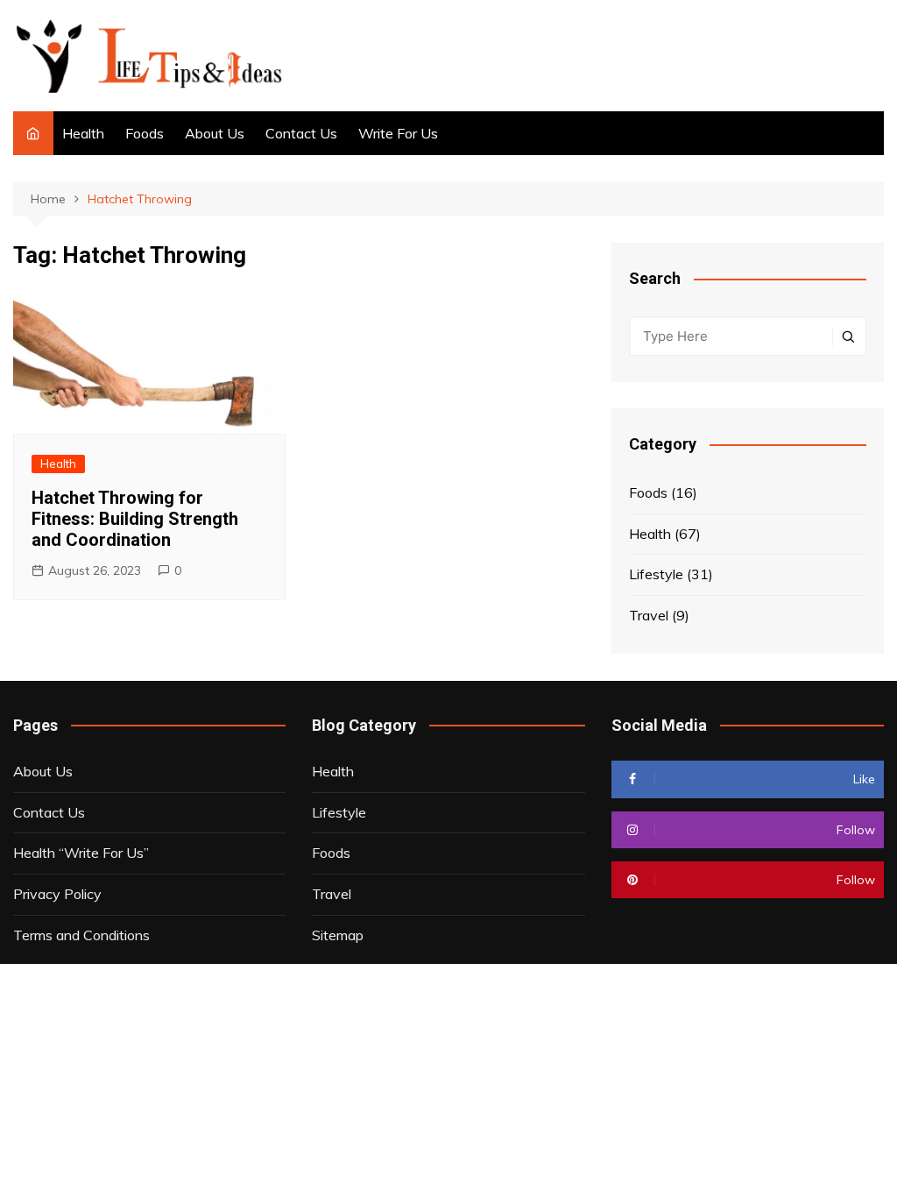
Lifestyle (656, 574)
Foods (144, 133)
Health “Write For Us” (81, 852)
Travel (648, 615)
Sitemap (338, 935)
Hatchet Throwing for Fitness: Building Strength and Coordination (135, 518)
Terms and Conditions (81, 935)
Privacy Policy (57, 894)
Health (83, 133)
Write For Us (398, 133)
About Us (214, 133)
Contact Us (301, 133)
